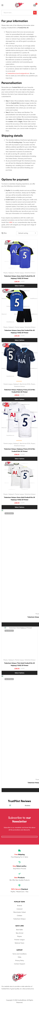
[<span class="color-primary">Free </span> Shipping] (19, 851)
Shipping (19, 854)
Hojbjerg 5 (11, 272)
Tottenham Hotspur (30, 272)
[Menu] (4, 5)
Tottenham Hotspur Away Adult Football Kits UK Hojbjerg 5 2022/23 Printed (19, 277)
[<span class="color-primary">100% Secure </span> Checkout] (19, 885)
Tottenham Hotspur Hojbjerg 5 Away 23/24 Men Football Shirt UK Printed (19, 391)
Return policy (19, 866)
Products (19, 877)
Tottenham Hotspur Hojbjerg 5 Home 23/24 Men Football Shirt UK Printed (19, 450)
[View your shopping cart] (34, 5)
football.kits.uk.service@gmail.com (18, 73)
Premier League (19, 272)
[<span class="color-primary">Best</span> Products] (19, 874)
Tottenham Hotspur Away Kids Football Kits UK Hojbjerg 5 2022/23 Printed (19, 331)
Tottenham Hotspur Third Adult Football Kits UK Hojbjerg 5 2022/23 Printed (19, 664)
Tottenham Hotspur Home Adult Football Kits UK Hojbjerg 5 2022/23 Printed (19, 498)
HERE (10, 222)
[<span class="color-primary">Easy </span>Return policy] (19, 862)
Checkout (19, 889)
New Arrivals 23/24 (25, 384)
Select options (19, 286)
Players (6, 272)
